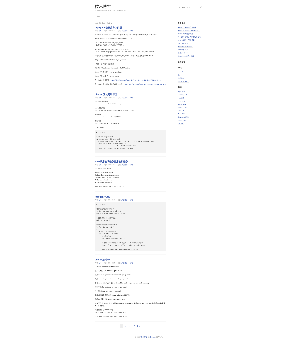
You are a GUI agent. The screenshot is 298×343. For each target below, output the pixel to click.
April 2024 (181, 101)
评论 (131, 31)
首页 (98, 16)
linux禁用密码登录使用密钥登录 (111, 161)
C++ (179, 75)
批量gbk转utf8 (102, 196)
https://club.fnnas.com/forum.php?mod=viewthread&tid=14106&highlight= (136, 80)
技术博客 (103, 6)
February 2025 (183, 95)
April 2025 (181, 91)
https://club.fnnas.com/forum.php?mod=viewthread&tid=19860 (145, 84)
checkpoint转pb (183, 43)
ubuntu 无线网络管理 (106, 94)
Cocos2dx (181, 72)
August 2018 (182, 120)
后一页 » (137, 326)
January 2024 (182, 107)
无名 (100, 31)
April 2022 (181, 114)
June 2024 (181, 98)
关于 (106, 16)
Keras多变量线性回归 (185, 46)
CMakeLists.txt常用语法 (186, 56)
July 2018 (181, 123)
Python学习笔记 (183, 81)
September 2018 (183, 117)
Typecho (153, 337)
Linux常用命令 (102, 259)
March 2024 (182, 104)
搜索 (201, 7)
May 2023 (181, 111)
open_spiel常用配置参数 (186, 40)
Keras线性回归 (183, 49)
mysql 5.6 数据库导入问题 (108, 27)
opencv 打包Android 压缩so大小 (189, 30)
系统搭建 (124, 31)
